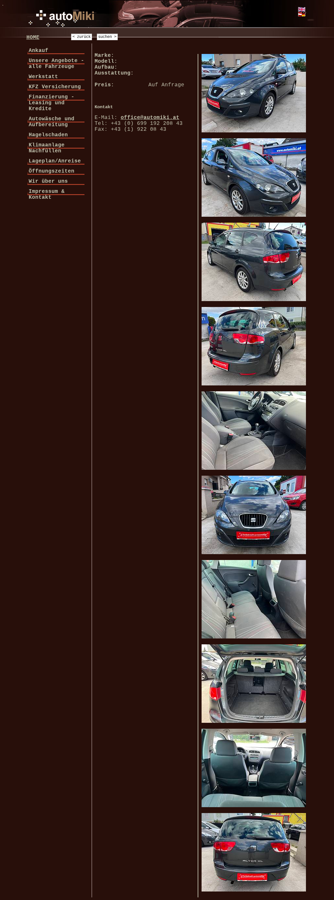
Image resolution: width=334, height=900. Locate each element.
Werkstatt (43, 77)
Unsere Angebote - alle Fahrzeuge (56, 64)
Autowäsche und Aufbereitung (51, 122)
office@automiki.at (150, 118)
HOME (32, 38)
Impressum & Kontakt (47, 194)
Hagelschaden (48, 135)
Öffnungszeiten (51, 171)
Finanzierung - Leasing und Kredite (51, 103)
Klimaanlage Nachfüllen (47, 148)
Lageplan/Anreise (55, 161)
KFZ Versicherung (55, 87)
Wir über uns (48, 181)
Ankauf (38, 51)
